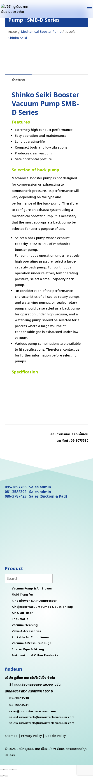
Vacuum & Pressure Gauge (31, 643)
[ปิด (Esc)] (15, 769)
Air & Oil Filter (22, 613)
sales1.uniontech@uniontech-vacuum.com (41, 717)
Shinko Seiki (17, 38)
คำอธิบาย (18, 80)
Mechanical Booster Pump (41, 31)
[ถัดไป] (6, 775)
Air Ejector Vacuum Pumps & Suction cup (42, 607)
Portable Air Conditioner (30, 637)
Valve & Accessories (26, 631)
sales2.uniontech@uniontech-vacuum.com (41, 723)
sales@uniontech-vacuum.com (32, 711)
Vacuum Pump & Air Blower (32, 588)
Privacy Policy (31, 736)
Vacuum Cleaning (25, 625)
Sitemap (11, 736)
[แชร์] (11, 769)
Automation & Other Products (35, 655)
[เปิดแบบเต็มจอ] (6, 769)
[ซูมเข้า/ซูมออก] (2, 769)
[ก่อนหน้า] (2, 775)
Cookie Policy (55, 736)
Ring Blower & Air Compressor (34, 601)
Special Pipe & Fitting (28, 649)
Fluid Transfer (22, 594)
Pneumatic (20, 619)
